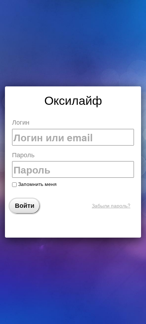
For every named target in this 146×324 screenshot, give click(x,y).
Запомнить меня (37, 183)
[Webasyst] (73, 225)
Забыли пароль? (111, 205)
